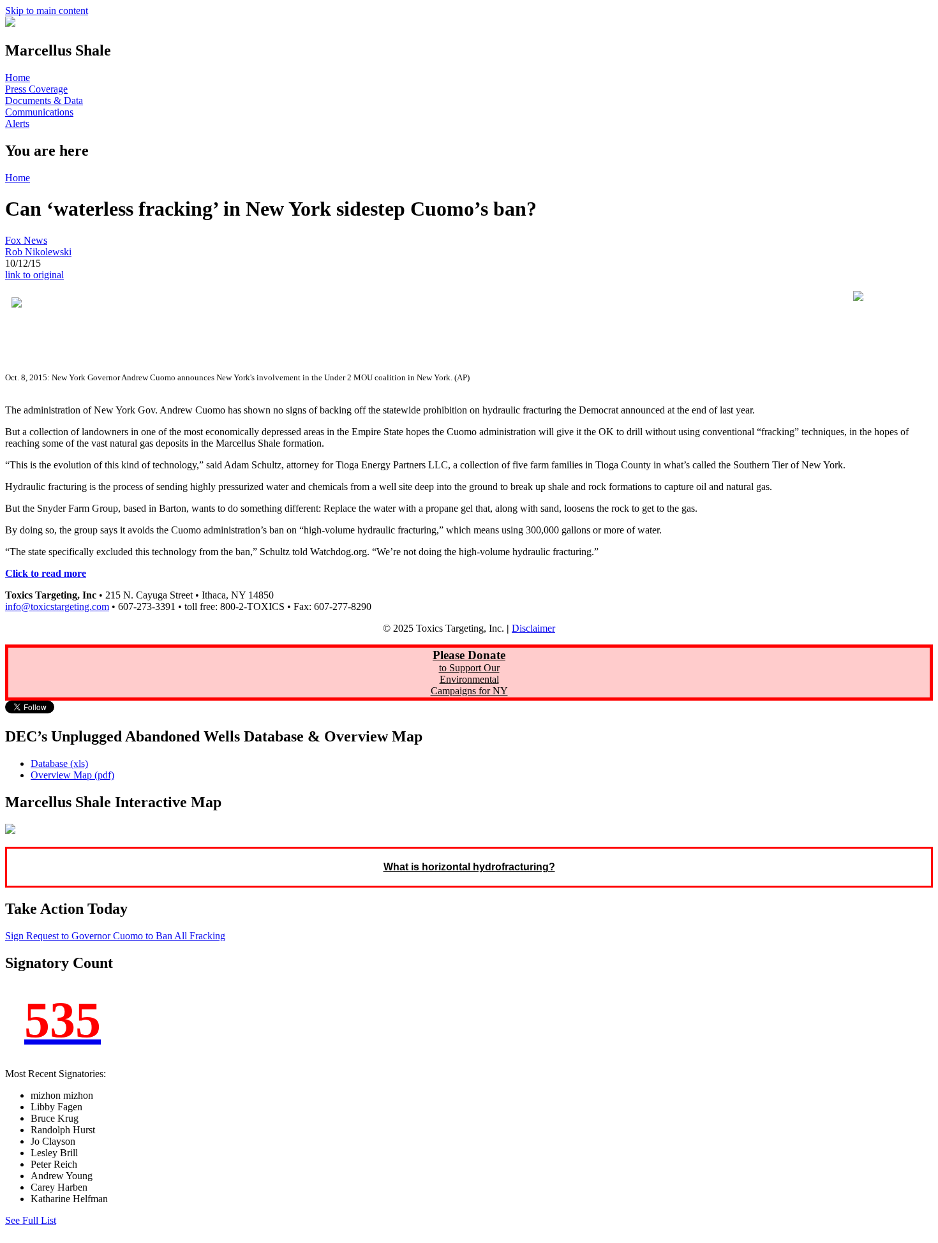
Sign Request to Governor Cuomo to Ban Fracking (115, 935)
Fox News (26, 240)
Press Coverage (36, 89)
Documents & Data (44, 100)
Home (17, 77)
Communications (39, 112)
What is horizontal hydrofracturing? (469, 866)
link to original (34, 274)
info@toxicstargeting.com (57, 606)
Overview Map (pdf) (72, 775)
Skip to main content (46, 10)
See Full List (30, 1220)
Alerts (17, 123)
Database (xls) (59, 763)
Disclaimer (533, 628)
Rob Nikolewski (38, 251)
